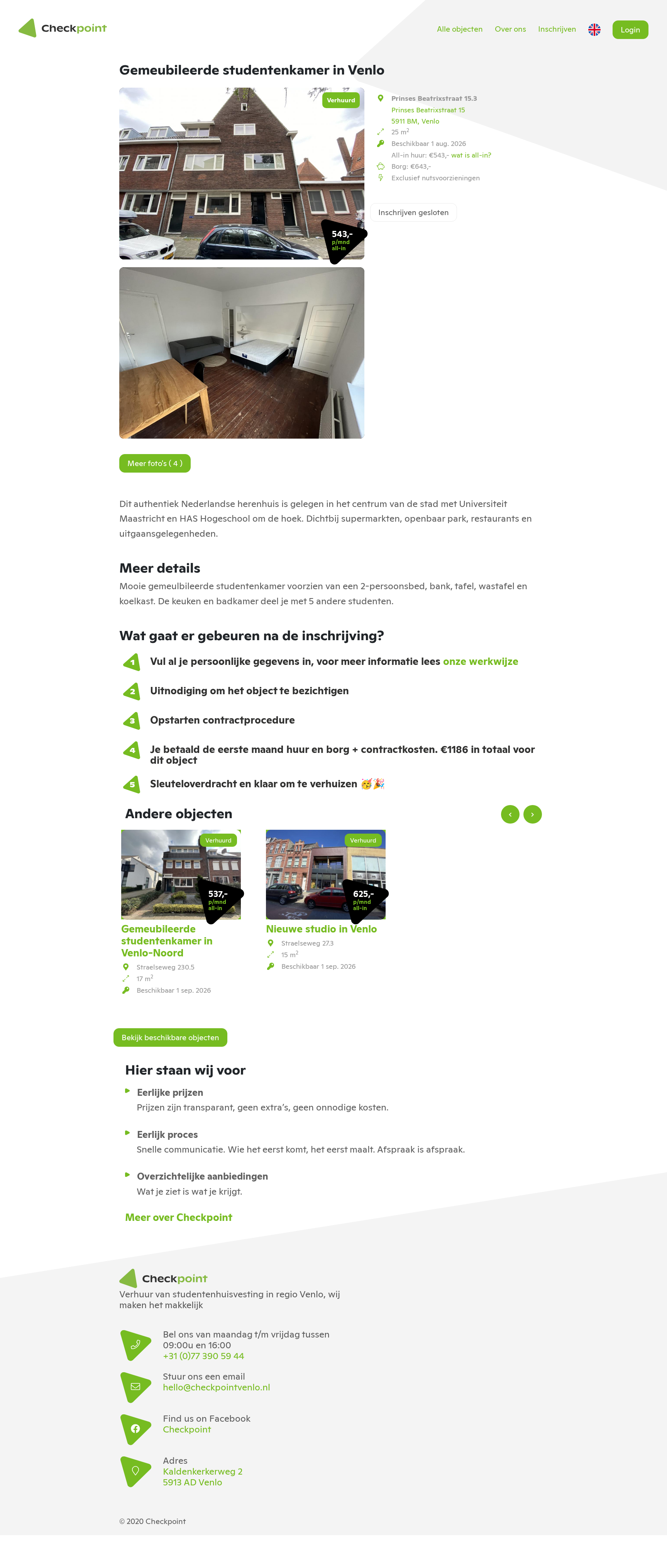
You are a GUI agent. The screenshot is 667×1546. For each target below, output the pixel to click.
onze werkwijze (480, 660)
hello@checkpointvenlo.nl (216, 1386)
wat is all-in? (471, 154)
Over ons (510, 28)
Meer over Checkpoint (178, 1216)
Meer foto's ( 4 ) (155, 462)
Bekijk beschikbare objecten (170, 1036)
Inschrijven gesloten (413, 211)
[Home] (65, 28)
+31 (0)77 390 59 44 (203, 1355)
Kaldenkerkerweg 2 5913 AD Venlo (202, 1476)
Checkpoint (187, 1428)
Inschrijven (557, 28)
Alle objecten (460, 28)
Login (630, 29)
